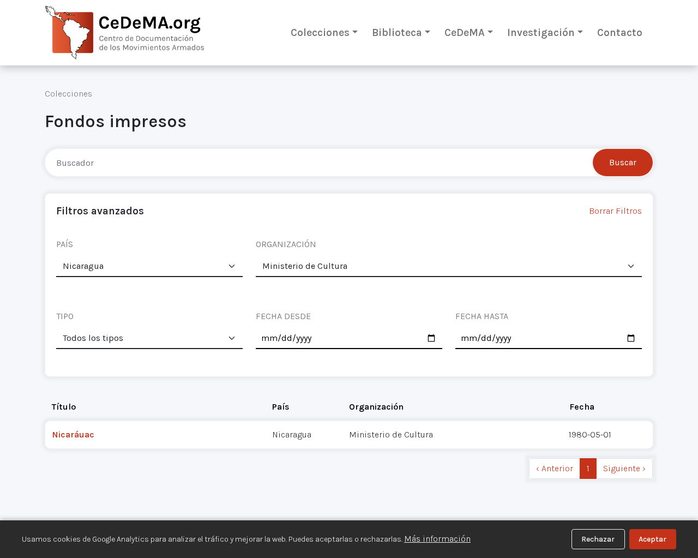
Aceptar (652, 539)
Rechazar (598, 539)
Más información (437, 538)
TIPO (65, 316)
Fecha (581, 406)
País (281, 406)
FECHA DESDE (283, 316)
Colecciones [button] (320, 32)
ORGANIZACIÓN (286, 244)
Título (64, 406)
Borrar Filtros (615, 211)
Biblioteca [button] (397, 32)
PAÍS (64, 244)
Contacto (619, 32)
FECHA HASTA (481, 316)
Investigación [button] (541, 32)
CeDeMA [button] (464, 32)
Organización (376, 406)
